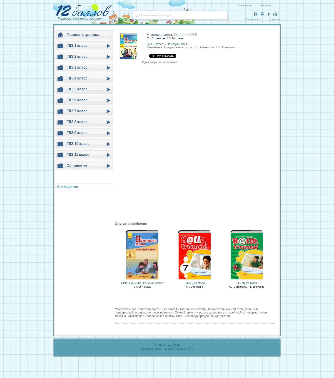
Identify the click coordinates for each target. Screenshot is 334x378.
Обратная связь (151, 348)
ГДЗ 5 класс (155, 44)
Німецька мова (194, 283)
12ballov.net (164, 345)
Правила (169, 348)
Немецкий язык (177, 44)
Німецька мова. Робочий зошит (142, 283)
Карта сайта (185, 348)
